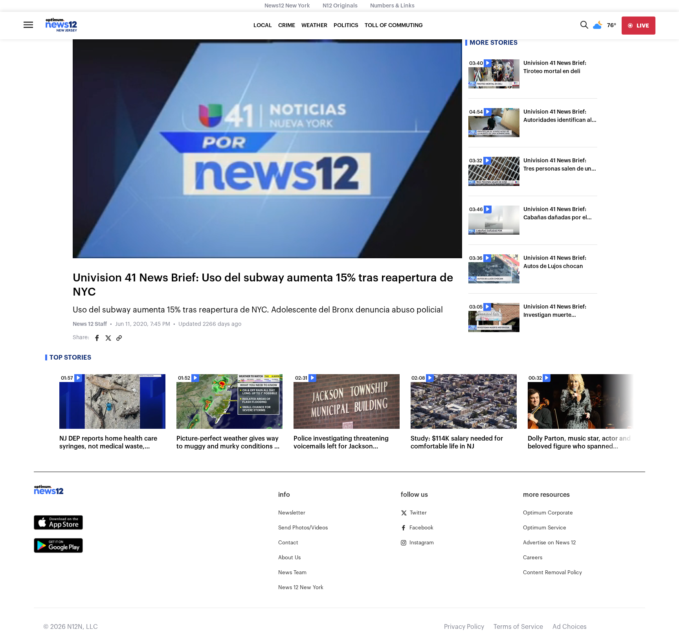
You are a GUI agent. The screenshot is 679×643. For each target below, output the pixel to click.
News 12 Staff (90, 324)
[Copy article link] (119, 338)
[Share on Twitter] (108, 338)
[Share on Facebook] (97, 338)
